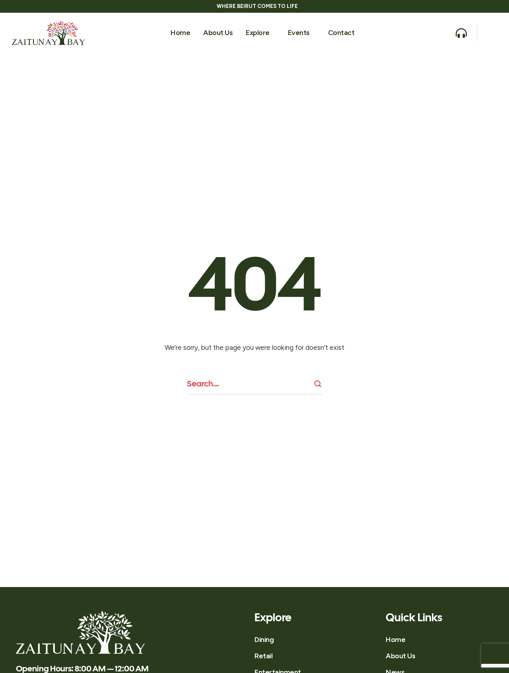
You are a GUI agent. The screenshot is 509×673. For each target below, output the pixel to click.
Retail (263, 656)
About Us (400, 656)
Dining (264, 639)
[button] (273, 33)
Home (395, 639)
